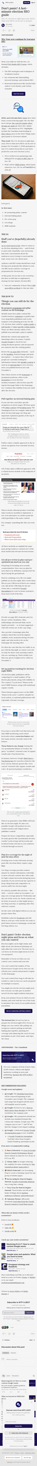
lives (4, 128)
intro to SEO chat (24, 159)
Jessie (25, 118)
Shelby (32, 1277)
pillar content (10, 408)
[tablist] (9, 1353)
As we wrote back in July (10, 246)
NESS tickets (20, 165)
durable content (27, 362)
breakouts (21, 918)
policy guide (29, 324)
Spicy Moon (6, 134)
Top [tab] (4, 1376)
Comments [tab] (6, 1353)
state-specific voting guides (24, 327)
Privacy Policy (19, 1441)
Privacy (17, 1453)
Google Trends (7, 342)
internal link (15, 365)
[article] (18, 1386)
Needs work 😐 (10, 1231)
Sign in (33, 2)
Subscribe (26, 2)
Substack (9, 1462)
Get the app (27, 1457)
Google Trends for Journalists (20, 1136)
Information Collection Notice (24, 1439)
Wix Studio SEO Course (17, 64)
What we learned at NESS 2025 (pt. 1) (13, 1397)
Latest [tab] (8, 1376)
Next (31, 1340)
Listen (33, 25)
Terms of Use (28, 1437)
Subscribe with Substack (19, 1433)
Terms (22, 1453)
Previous (7, 1340)
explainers (19, 316)
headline (10, 354)
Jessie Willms (19, 1248)
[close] (31, 1402)
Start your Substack (14, 1457)
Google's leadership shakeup (23, 1182)
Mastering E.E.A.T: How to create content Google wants (13, 1382)
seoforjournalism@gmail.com (12, 1283)
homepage (26, 375)
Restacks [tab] (13, 1353)
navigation (5, 380)
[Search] (34, 1376)
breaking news (25, 408)
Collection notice (30, 1453)
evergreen (17, 308)
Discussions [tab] (15, 1376)
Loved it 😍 (9, 1224)
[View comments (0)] (9, 30)
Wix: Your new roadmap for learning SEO (18, 40)
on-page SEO (15, 352)
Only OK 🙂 (9, 1228)
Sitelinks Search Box (25, 1094)
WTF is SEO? (9, 24)
